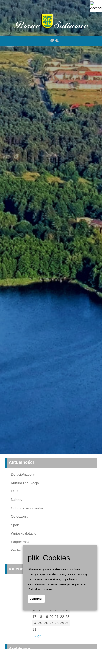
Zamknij (36, 599)
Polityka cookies (40, 589)
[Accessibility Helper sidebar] (96, 6)
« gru (38, 636)
